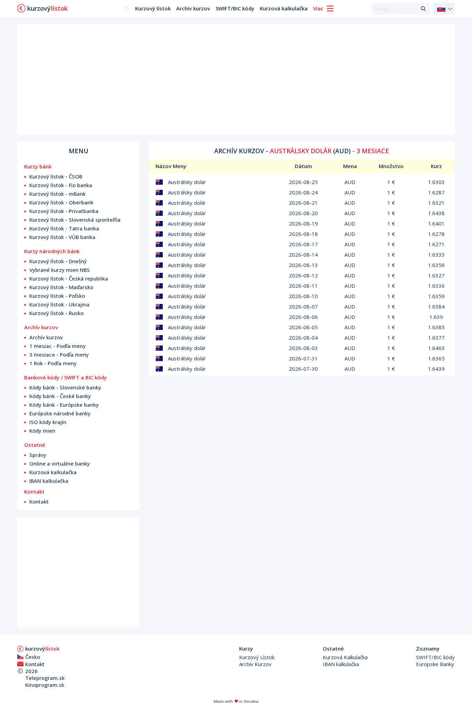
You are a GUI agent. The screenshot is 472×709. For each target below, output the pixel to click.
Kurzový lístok (153, 8)
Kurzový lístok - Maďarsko (61, 287)
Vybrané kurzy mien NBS (59, 269)
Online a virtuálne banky (59, 463)
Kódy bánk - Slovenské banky (65, 387)
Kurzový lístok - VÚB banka (62, 236)
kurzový (42, 648)
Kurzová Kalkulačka (345, 657)
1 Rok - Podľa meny (53, 363)
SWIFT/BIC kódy (235, 8)
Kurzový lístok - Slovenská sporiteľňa (75, 219)
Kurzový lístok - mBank (57, 193)
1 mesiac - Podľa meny (57, 345)
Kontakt (39, 501)
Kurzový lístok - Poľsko (57, 295)
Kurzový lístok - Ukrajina (59, 304)
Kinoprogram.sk (44, 684)
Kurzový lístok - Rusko (56, 313)
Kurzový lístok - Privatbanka (63, 211)
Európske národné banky (60, 413)
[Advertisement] (236, 79)
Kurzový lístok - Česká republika (68, 278)
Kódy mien (42, 430)
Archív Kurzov (255, 664)
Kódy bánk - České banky (60, 396)
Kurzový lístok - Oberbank (61, 202)
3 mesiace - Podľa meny (59, 354)
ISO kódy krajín (47, 421)
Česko (32, 656)
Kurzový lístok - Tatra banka (64, 228)
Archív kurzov (193, 8)
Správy (37, 454)
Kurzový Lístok (256, 657)
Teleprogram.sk (45, 677)
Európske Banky (435, 664)
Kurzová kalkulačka (284, 8)
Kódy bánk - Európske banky (64, 404)
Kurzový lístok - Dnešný (58, 261)
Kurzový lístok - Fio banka (60, 185)
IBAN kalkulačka (48, 480)
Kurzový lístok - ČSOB (55, 176)
